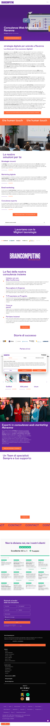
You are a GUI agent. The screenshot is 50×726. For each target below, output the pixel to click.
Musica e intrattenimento (10, 660)
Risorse (12, 712)
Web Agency (7, 671)
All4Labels (24, 387)
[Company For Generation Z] (22, 698)
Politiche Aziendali (17, 706)
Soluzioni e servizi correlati (10, 222)
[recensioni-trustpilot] (25, 547)
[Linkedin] (21, 688)
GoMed (9, 387)
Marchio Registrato (9, 681)
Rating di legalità (8, 678)
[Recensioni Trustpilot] (27, 694)
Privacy (24, 706)
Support (10, 706)
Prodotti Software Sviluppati (21, 712)
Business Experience (9, 666)
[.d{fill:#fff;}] (5, 723)
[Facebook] (25, 688)
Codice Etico (22, 709)
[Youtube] (27, 688)
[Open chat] (48, 720)
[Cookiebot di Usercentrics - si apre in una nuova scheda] (42, 355)
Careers (6, 673)
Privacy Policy (12, 619)
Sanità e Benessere (9, 652)
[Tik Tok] (29, 688)
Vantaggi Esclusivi (38, 709)
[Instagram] (23, 688)
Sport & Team (8, 659)
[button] (1, 240)
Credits (5, 706)
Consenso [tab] (10, 357)
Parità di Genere (30, 709)
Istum (36, 387)
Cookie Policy (30, 706)
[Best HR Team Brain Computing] (22, 694)
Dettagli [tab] (25, 357)
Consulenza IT (8, 668)
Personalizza (24, 370)
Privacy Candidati (38, 706)
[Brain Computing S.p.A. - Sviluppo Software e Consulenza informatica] (7, 2)
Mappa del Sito (15, 709)
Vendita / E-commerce (9, 654)
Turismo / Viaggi (8, 655)
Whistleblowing (6, 712)
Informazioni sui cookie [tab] (40, 357)
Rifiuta (11, 370)
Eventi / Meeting (8, 657)
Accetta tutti (39, 370)
